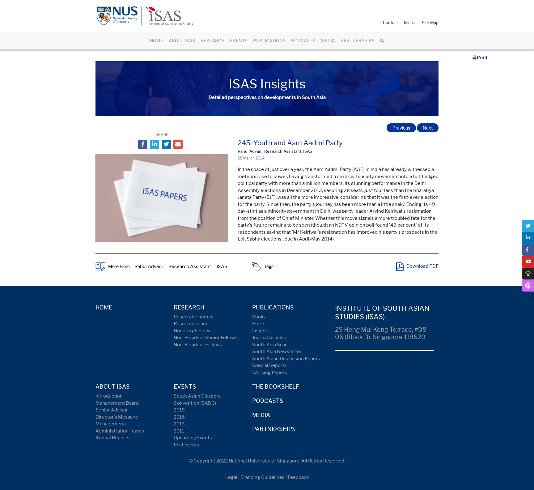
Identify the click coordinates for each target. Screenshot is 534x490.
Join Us (410, 22)
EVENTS (239, 40)
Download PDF (422, 266)
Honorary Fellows (193, 331)
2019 (179, 410)
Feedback (298, 477)
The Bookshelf (275, 386)
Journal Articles (269, 337)
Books (259, 317)
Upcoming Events (193, 438)
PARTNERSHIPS (358, 40)
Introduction (109, 396)
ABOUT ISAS (182, 40)
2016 (179, 417)
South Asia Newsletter (277, 351)
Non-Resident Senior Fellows (205, 337)
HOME (156, 40)
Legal (231, 477)
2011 (179, 431)
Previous (401, 127)
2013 (179, 424)
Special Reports (269, 365)
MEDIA (328, 40)
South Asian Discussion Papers (286, 358)
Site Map (430, 22)
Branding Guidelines (262, 477)
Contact (390, 22)
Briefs (258, 323)
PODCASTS (303, 40)
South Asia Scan (270, 344)
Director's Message (116, 417)
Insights (261, 331)
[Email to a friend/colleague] (178, 144)
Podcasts (267, 401)
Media (261, 415)
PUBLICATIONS (269, 40)
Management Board (117, 403)
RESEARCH (212, 40)
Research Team (190, 323)
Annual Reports (112, 438)
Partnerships (274, 429)
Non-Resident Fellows (198, 344)
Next (428, 127)
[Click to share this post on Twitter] (166, 144)
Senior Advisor (111, 410)
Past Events (186, 445)
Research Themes (194, 317)
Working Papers (269, 372)
